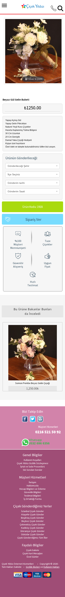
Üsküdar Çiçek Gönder (32, 534)
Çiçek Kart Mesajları (33, 553)
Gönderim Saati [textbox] (16, 191)
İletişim (32, 482)
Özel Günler (33, 556)
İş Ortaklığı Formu (33, 499)
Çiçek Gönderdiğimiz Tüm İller (32, 537)
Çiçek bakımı (32, 550)
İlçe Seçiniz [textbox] (14, 174)
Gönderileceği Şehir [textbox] (18, 166)
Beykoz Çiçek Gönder (32, 521)
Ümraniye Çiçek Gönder (32, 531)
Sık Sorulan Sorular (32, 469)
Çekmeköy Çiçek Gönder (32, 524)
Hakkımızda (32, 485)
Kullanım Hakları (51, 566)
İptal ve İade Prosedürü (32, 466)
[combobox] (32, 166)
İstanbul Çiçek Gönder (32, 511)
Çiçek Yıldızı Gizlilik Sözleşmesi (32, 463)
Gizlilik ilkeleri (33, 566)
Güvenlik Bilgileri (32, 492)
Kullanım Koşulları (32, 460)
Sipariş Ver (33, 219)
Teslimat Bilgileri (32, 495)
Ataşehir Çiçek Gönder (32, 514)
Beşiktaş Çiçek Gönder (32, 517)
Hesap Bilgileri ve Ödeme (32, 488)
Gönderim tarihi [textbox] (16, 183)
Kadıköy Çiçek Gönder (32, 527)
